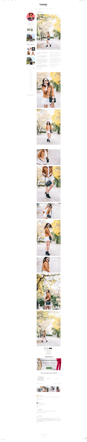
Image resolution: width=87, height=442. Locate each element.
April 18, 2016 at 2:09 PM (39, 416)
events (38, 377)
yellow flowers (42, 380)
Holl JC (39, 402)
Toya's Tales (40, 395)
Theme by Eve (84, 439)
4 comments (56, 378)
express (40, 377)
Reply (37, 400)
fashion (43, 377)
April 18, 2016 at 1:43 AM (41, 403)
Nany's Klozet (4, 439)
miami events (40, 378)
